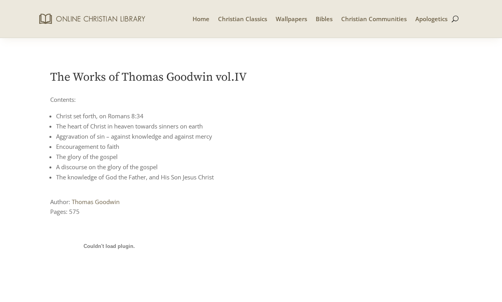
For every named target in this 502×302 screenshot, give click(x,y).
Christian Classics (242, 19)
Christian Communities (374, 19)
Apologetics (431, 19)
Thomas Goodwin (96, 202)
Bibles (324, 19)
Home (201, 19)
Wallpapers (291, 19)
